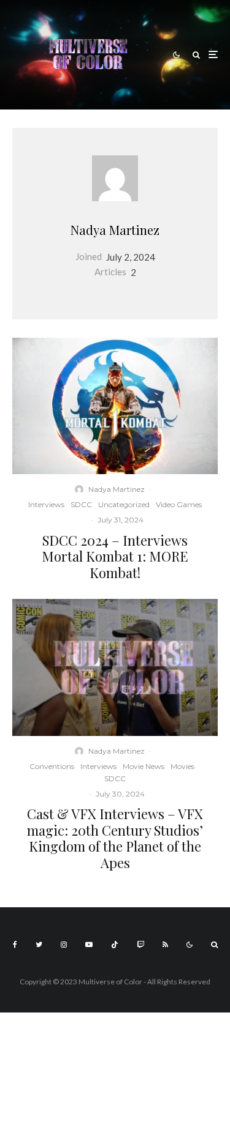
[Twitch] (140, 944)
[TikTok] (115, 944)
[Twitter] (39, 944)
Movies (182, 766)
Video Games (179, 504)
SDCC (81, 504)
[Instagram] (64, 944)
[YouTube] (89, 944)
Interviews (46, 504)
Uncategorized (124, 504)
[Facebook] (15, 944)
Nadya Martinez (115, 229)
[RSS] (165, 944)
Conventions (51, 766)
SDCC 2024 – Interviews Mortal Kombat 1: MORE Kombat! (115, 556)
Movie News (143, 766)
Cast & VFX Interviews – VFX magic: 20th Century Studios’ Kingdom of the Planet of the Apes (115, 838)
